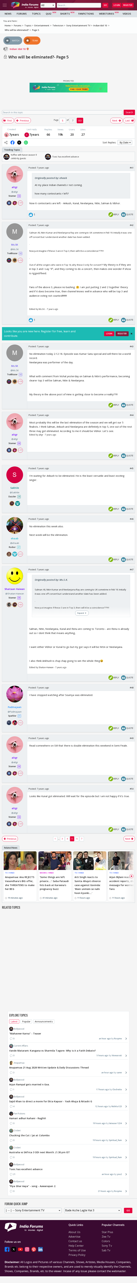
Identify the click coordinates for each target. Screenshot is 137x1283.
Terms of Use (77, 1250)
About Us (74, 1232)
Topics (36, 13)
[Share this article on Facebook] (12, 142)
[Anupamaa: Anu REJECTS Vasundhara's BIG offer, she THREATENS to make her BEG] (20, 860)
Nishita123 (116, 1106)
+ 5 (20, 723)
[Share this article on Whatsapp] (26, 142)
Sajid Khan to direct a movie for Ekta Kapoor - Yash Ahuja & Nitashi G (50, 1101)
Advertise (74, 1236)
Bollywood (19, 1028)
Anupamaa (19, 1062)
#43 (131, 346)
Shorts (65, 13)
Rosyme (118, 1038)
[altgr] (6, 134)
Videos (127, 13)
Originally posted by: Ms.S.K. (51, 579)
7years (14, 134)
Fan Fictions (19, 1113)
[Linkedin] (40, 1249)
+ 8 (20, 604)
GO (105, 5)
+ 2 (20, 554)
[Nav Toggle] (4, 5)
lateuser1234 (115, 1123)
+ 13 (20, 260)
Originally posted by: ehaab (51, 178)
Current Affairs (21, 1045)
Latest (14, 1021)
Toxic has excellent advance (25, 1169)
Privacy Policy (76, 1255)
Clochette (117, 1089)
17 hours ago (102, 1089)
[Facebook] (7, 1249)
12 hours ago (101, 1106)
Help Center (76, 1245)
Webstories (106, 13)
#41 (131, 167)
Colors (106, 1241)
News (8, 13)
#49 (131, 738)
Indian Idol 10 (18, 49)
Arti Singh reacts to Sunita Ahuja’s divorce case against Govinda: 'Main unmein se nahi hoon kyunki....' (88, 885)
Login (117, 5)
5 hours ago (102, 1055)
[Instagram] (27, 1249)
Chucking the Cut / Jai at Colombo (29, 1135)
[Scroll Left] (6, 157)
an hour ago (105, 1038)
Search (129, 112)
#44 (131, 415)
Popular (26, 1021)
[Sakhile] (26, 134)
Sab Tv (106, 1250)
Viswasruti (117, 1055)
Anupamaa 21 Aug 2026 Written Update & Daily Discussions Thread (49, 1067)
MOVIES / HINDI (47, 872)
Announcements (44, 1021)
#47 (131, 569)
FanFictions (86, 13)
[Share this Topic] (6, 142)
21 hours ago (104, 1191)
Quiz (48, 13)
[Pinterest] (33, 1249)
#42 (131, 225)
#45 (131, 468)
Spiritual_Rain (115, 1140)
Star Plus (107, 1232)
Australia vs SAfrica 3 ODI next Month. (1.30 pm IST (39, 1152)
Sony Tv (107, 1245)
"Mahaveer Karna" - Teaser (25, 1033)
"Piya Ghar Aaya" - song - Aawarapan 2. (32, 1186)
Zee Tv (106, 1236)
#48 (131, 687)
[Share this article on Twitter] (19, 142)
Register (127, 5)
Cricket (17, 1130)
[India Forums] (25, 5)
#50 (131, 788)
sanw (119, 1072)
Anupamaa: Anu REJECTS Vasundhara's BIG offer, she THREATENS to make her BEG (19, 883)
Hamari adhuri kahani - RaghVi (27, 1118)
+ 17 (20, 203)
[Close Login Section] (131, 333)
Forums (22, 13)
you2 (119, 1174)
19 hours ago (99, 1123)
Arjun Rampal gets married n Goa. (29, 1084)
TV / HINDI (9, 872)
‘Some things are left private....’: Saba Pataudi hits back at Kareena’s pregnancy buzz (54, 883)
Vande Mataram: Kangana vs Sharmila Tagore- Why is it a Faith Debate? (52, 1050)
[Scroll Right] (131, 157)
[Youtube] (20, 1249)
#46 (131, 518)
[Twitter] (13, 1249)
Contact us (75, 1241)
